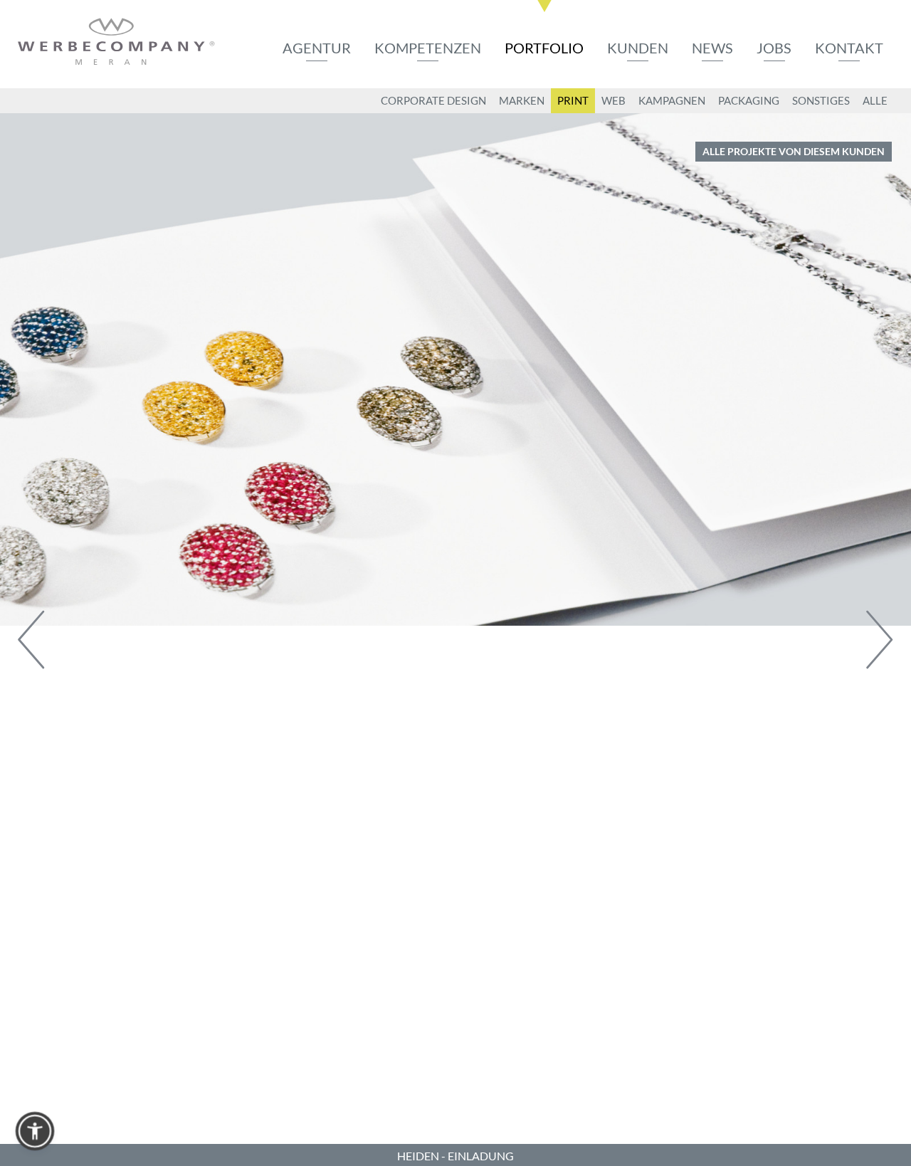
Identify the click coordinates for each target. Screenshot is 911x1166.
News (712, 47)
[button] (35, 1131)
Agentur (317, 47)
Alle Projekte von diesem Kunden (793, 151)
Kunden (637, 47)
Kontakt (849, 47)
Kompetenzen (427, 47)
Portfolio (544, 47)
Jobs (774, 47)
